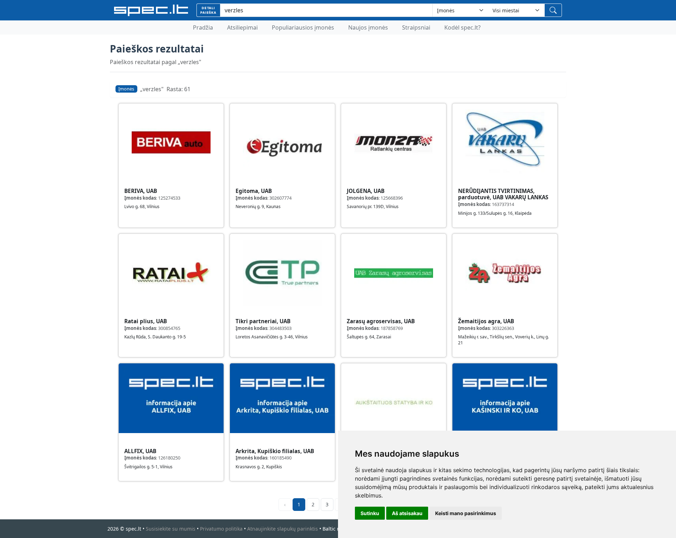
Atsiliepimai (242, 27)
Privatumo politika (221, 528)
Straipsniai (416, 27)
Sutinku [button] (370, 513)
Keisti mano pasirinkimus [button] (465, 513)
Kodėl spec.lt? (462, 27)
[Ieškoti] (553, 10)
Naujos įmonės (368, 27)
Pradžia (203, 27)
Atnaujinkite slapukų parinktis (282, 528)
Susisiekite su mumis (170, 528)
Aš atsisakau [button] (407, 513)
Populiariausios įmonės (303, 27)
